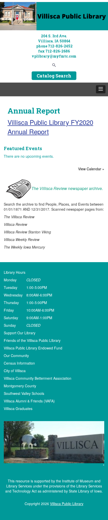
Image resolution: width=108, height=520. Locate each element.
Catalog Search (54, 76)
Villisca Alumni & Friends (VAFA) (29, 400)
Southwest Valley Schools (24, 393)
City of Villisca (15, 370)
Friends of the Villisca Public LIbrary (32, 340)
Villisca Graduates (18, 408)
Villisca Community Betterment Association (37, 378)
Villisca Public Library (66, 503)
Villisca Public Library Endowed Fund (33, 347)
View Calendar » (91, 168)
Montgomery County (20, 385)
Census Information (19, 363)
